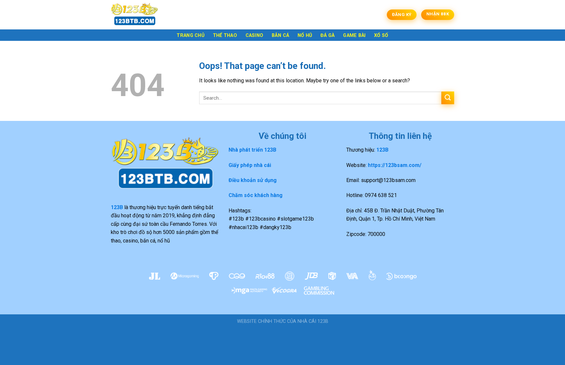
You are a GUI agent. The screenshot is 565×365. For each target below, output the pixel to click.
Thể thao (225, 35)
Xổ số (381, 35)
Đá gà (327, 35)
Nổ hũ (305, 35)
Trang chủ (190, 35)
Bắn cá (280, 35)
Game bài (354, 35)
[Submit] (447, 97)
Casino (255, 35)
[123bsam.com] (143, 14)
